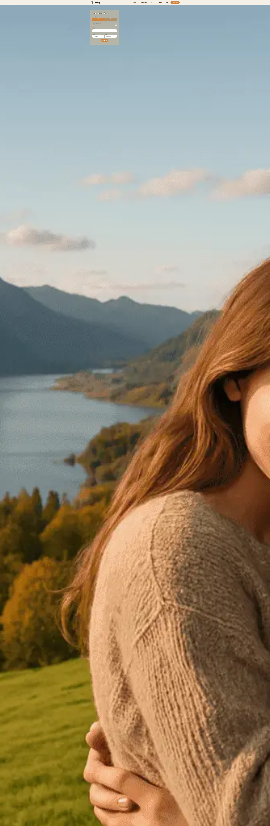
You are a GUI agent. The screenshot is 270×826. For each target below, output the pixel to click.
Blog (152, 2)
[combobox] (104, 30)
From (93, 28)
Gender (94, 16)
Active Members (144, 2)
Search (104, 40)
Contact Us (159, 2)
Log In (167, 2)
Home (134, 2)
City (106, 34)
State (93, 34)
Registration (175, 2)
